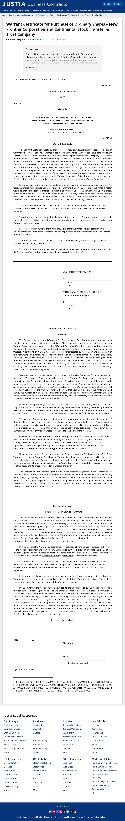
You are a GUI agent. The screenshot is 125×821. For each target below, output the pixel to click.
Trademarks (68, 782)
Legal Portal (37, 817)
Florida (36, 778)
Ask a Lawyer (24, 10)
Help (56, 817)
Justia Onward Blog (100, 785)
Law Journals (98, 740)
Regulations (9, 770)
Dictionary (96, 725)
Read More (31, 67)
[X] (71, 811)
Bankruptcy (38, 725)
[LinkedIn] (50, 811)
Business (67, 721)
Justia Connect (23, 817)
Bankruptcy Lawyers (13, 725)
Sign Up (117, 4)
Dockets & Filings (11, 786)
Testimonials (98, 789)
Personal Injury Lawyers (15, 748)
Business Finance (36, 39)
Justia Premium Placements (104, 770)
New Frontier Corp (41, 15)
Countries (67, 786)
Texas (36, 786)
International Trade (71, 740)
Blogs (94, 744)
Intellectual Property (71, 736)
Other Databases (71, 759)
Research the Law (40, 10)
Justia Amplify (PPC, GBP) (103, 781)
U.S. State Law (40, 759)
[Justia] (14, 4)
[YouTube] (53, 811)
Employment (68, 732)
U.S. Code (8, 766)
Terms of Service (67, 817)
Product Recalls (69, 774)
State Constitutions (42, 763)
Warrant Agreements (56, 39)
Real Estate (67, 744)
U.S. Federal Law (12, 759)
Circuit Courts (10, 778)
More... (7, 752)
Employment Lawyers (13, 736)
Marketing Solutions (102, 10)
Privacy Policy (83, 817)
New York (37, 782)
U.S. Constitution (11, 763)
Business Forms (69, 770)
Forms (11, 15)
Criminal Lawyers (11, 732)
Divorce (36, 732)
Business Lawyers (12, 729)
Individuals (39, 721)
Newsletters (85, 10)
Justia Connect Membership (104, 763)
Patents (66, 778)
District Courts (10, 782)
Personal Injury (40, 748)
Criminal (37, 729)
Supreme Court (11, 774)
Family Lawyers (10, 744)
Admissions (97, 729)
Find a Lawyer (8, 10)
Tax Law (66, 748)
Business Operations (72, 729)
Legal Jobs (67, 763)
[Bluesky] (67, 811)
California (37, 774)
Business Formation (71, 725)
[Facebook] (57, 811)
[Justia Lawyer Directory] (74, 811)
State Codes (38, 766)
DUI (35, 736)
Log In (107, 4)
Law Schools (57, 10)
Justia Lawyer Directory (102, 766)
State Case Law (40, 770)
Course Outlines (99, 736)
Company (48, 817)
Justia (4, 15)
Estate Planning (40, 740)
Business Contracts (24, 15)
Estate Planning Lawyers (15, 740)
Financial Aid (97, 732)
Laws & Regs (72, 10)
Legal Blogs (67, 766)
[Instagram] (60, 811)
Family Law (38, 744)
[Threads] (64, 811)
